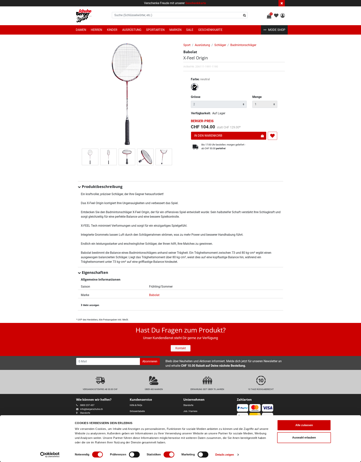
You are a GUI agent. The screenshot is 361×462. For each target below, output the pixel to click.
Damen (81, 30)
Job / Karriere (190, 411)
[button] (282, 16)
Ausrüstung (131, 30)
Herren (96, 30)
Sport (186, 45)
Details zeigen (224, 454)
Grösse (195, 97)
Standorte (85, 413)
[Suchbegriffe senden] (244, 15)
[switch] (134, 454)
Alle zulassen (304, 425)
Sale (189, 30)
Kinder (112, 30)
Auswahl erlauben (304, 437)
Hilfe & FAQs (136, 405)
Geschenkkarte (195, 3)
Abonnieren (149, 361)
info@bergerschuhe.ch (91, 409)
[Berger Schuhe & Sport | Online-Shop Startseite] (84, 15)
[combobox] (180, 15)
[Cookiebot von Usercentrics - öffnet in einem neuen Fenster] (49, 454)
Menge (257, 97)
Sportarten (155, 30)
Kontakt (180, 348)
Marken (175, 30)
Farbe (200, 79)
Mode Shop (276, 30)
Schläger (220, 45)
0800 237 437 (87, 405)
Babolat (154, 295)
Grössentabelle (137, 411)
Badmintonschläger (243, 45)
